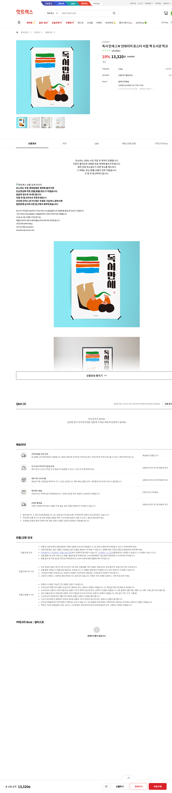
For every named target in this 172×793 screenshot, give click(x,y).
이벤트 (99, 22)
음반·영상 (43, 22)
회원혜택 (148, 3)
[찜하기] (106, 786)
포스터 (37, 32)
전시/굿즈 (24, 32)
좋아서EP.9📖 (125, 22)
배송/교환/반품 (129, 143)
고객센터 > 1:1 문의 (105, 552)
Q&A (97, 143)
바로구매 (158, 786)
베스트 (81, 22)
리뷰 (64, 143)
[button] (111, 50)
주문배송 (158, 3)
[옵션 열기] (128, 777)
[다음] (91, 79)
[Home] (17, 32)
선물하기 (120, 786)
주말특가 (70, 22)
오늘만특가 (57, 22)
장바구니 (139, 786)
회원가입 (133, 3)
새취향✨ (30, 22)
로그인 (140, 3)
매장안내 (166, 3)
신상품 (90, 22)
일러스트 (49, 32)
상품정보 (32, 143)
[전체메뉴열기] (19, 22)
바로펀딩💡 (110, 22)
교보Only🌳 (141, 22)
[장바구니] (165, 13)
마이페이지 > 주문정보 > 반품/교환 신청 (56, 552)
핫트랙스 (50, 13)
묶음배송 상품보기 (146, 89)
